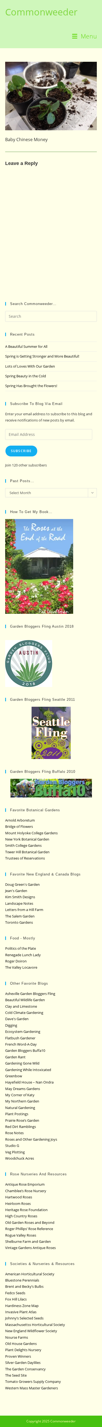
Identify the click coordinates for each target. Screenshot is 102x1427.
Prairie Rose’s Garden (22, 1120)
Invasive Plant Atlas (20, 1311)
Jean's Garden (16, 890)
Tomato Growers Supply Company (33, 1381)
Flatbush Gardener (20, 1038)
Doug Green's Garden (22, 884)
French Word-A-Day (21, 1044)
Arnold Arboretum (20, 820)
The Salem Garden (20, 916)
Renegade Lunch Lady (23, 954)
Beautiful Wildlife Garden (25, 999)
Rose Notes (14, 1132)
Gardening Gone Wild (22, 1063)
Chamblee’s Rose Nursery (25, 1190)
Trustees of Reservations (25, 858)
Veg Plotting (15, 1152)
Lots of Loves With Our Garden (30, 366)
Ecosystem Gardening (22, 1031)
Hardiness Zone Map (22, 1305)
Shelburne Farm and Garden (28, 1241)
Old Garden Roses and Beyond (29, 1222)
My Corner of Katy (20, 1094)
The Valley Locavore (21, 967)
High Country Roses (21, 1216)
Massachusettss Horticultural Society (35, 1324)
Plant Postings (16, 1113)
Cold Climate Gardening (24, 1012)
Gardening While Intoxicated (28, 1069)
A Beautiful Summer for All (26, 346)
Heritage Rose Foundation (26, 1209)
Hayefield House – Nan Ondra (29, 1082)
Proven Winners (18, 1356)
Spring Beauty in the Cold (25, 376)
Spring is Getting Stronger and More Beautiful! (42, 356)
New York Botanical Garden (27, 839)
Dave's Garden (17, 1018)
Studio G (12, 1145)
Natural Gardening (20, 1107)
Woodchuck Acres (19, 1158)
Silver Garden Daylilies (23, 1362)
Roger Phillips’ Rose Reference (29, 1228)
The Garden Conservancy (25, 1369)
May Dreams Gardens (22, 1088)
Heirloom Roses (18, 1203)
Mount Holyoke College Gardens (31, 833)
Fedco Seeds (15, 1292)
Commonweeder (41, 12)
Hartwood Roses (18, 1197)
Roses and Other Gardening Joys (31, 1139)
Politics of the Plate (20, 948)
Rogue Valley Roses (20, 1235)
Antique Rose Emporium (25, 1184)
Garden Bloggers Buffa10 (25, 1050)
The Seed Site (16, 1375)
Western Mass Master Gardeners (31, 1388)
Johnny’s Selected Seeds (24, 1318)
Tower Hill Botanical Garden (27, 851)
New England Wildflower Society (31, 1330)
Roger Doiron (16, 961)
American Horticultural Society (29, 1274)
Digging (11, 1025)
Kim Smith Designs (20, 896)
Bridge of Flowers (19, 826)
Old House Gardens (21, 1343)
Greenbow (13, 1076)
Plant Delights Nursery (23, 1349)
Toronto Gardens (19, 922)
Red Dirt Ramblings (20, 1126)
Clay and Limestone (21, 1006)
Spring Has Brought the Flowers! (31, 385)
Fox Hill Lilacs (16, 1299)
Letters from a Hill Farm (24, 909)
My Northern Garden (22, 1101)
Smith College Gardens (23, 845)
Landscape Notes (19, 903)
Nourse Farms (16, 1337)
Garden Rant (15, 1057)
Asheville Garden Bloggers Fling (30, 993)
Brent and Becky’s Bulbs (24, 1286)
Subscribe (21, 451)
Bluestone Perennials (22, 1280)
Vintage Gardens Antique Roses (30, 1247)
